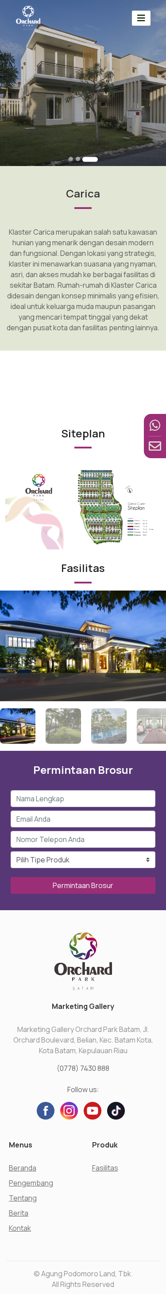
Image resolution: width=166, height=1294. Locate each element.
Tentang (23, 1198)
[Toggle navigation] (141, 18)
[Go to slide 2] (78, 159)
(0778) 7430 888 (83, 1068)
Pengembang (31, 1183)
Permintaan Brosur (83, 885)
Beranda (22, 1168)
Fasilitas (105, 1168)
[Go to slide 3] (90, 159)
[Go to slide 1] (71, 159)
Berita (18, 1213)
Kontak (20, 1228)
